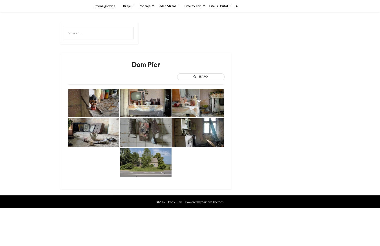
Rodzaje (144, 6)
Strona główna (104, 6)
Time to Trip (192, 6)
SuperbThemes (213, 202)
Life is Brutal (218, 6)
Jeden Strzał (167, 6)
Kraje (127, 6)
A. (237, 6)
